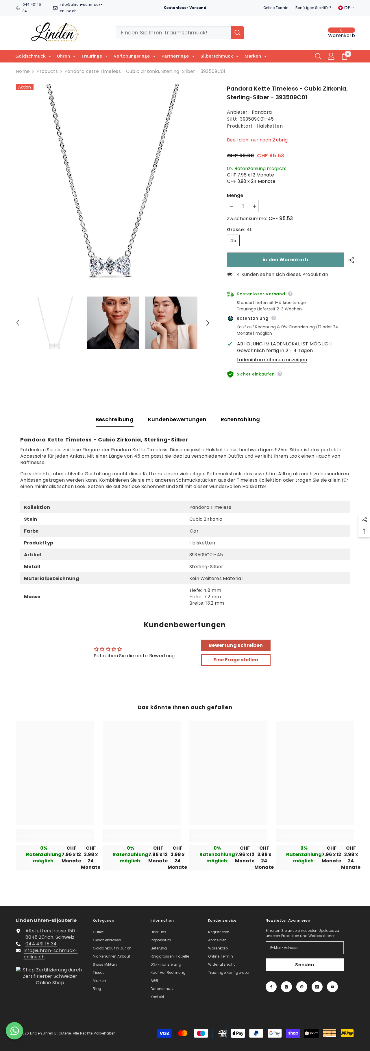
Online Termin (275, 7)
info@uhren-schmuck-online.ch (51, 953)
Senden (304, 964)
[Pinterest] (301, 986)
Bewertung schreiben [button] (236, 645)
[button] (17, 323)
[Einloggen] (331, 56)
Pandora (262, 112)
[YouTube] (332, 986)
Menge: (236, 195)
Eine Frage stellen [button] (235, 659)
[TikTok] (317, 986)
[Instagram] (286, 986)
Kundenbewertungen (177, 419)
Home (23, 71)
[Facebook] (271, 986)
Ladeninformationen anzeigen (272, 360)
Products (47, 71)
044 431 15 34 (41, 943)
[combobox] (173, 32)
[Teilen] (349, 260)
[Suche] (180, 32)
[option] (113, 181)
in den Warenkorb (285, 259)
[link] (55, 839)
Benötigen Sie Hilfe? (313, 7)
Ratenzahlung (240, 419)
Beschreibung (115, 419)
